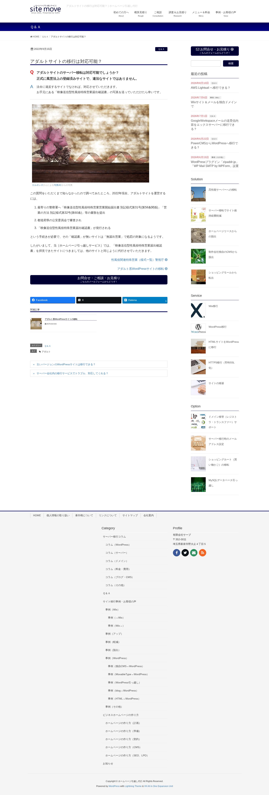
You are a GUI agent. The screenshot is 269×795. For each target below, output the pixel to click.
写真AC (57, 185)
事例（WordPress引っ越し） (124, 682)
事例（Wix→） (116, 625)
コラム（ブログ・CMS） (119, 577)
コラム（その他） (115, 585)
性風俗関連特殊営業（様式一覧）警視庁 (137, 259)
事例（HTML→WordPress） (124, 698)
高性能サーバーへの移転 (223, 189)
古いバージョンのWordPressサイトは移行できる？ (66, 364)
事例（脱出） (113, 650)
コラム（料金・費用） (118, 569)
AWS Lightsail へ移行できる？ (210, 87)
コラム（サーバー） (116, 552)
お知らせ (108, 763)
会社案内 (148, 515)
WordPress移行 (218, 326)
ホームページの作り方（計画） (123, 723)
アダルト (46, 351)
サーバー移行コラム (114, 536)
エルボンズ (37, 185)
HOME (37, 515)
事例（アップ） (114, 633)
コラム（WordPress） (118, 544)
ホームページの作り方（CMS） (123, 747)
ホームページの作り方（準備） (123, 731)
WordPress (114, 786)
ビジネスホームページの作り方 (121, 714)
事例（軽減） (113, 642)
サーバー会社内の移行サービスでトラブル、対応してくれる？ (72, 373)
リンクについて (108, 515)
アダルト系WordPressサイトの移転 (140, 268)
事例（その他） (218, 157)
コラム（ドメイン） (116, 561)
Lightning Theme (133, 786)
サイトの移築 (216, 383)
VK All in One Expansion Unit (158, 786)
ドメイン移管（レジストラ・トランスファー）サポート (223, 422)
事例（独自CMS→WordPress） (126, 666)
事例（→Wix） (116, 617)
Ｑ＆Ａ (161, 49)
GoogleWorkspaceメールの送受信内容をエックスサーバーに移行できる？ (214, 124)
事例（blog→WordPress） (123, 690)
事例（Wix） (215, 98)
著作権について (84, 515)
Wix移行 (213, 306)
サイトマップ (130, 515)
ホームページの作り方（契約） (123, 739)
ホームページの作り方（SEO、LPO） (127, 755)
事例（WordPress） (116, 658)
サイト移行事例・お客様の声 (119, 601)
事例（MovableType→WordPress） (128, 674)
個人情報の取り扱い (58, 515)
